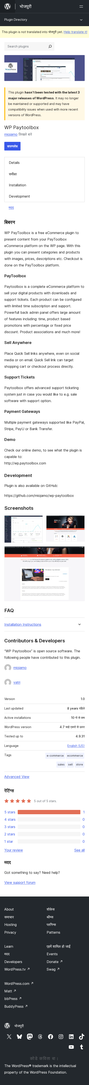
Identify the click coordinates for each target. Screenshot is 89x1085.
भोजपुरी (19, 1026)
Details (14, 162)
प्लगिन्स (51, 924)
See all (79, 850)
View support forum (19, 882)
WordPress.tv (17, 969)
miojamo (10, 134)
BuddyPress (16, 1006)
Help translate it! (75, 32)
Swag (53, 969)
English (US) (76, 746)
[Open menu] (82, 6)
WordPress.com (19, 983)
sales (61, 764)
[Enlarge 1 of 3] (37, 521)
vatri (16, 682)
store (79, 764)
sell (70, 764)
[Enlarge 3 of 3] (79, 552)
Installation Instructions (22, 624)
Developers (13, 962)
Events (52, 954)
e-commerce (55, 755)
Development (19, 196)
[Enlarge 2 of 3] (79, 521)
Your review (13, 850)
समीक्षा (13, 174)
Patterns (53, 932)
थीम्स (50, 917)
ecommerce (75, 755)
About (9, 909)
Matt (10, 991)
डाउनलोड (12, 146)
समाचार (9, 917)
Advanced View (16, 777)
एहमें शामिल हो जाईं (58, 946)
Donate (55, 962)
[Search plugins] (50, 46)
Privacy (10, 932)
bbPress (13, 998)
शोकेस (51, 909)
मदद (11, 207)
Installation (17, 185)
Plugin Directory (15, 19)
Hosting (10, 924)
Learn (8, 946)
